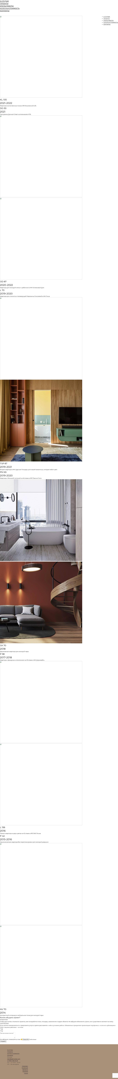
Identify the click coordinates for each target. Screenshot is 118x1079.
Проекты (10, 1051)
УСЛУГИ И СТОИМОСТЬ (10, 8)
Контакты (10, 1055)
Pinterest (25, 1071)
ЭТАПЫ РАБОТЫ (7, 6)
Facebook (25, 1068)
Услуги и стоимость (13, 1053)
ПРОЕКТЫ (4, 4)
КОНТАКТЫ (4, 11)
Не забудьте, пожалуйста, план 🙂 (11, 1039)
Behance (25, 1069)
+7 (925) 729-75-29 (12, 1060)
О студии (10, 1050)
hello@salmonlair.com (13, 1059)
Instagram (25, 1066)
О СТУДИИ (4, 1)
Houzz (26, 1073)
